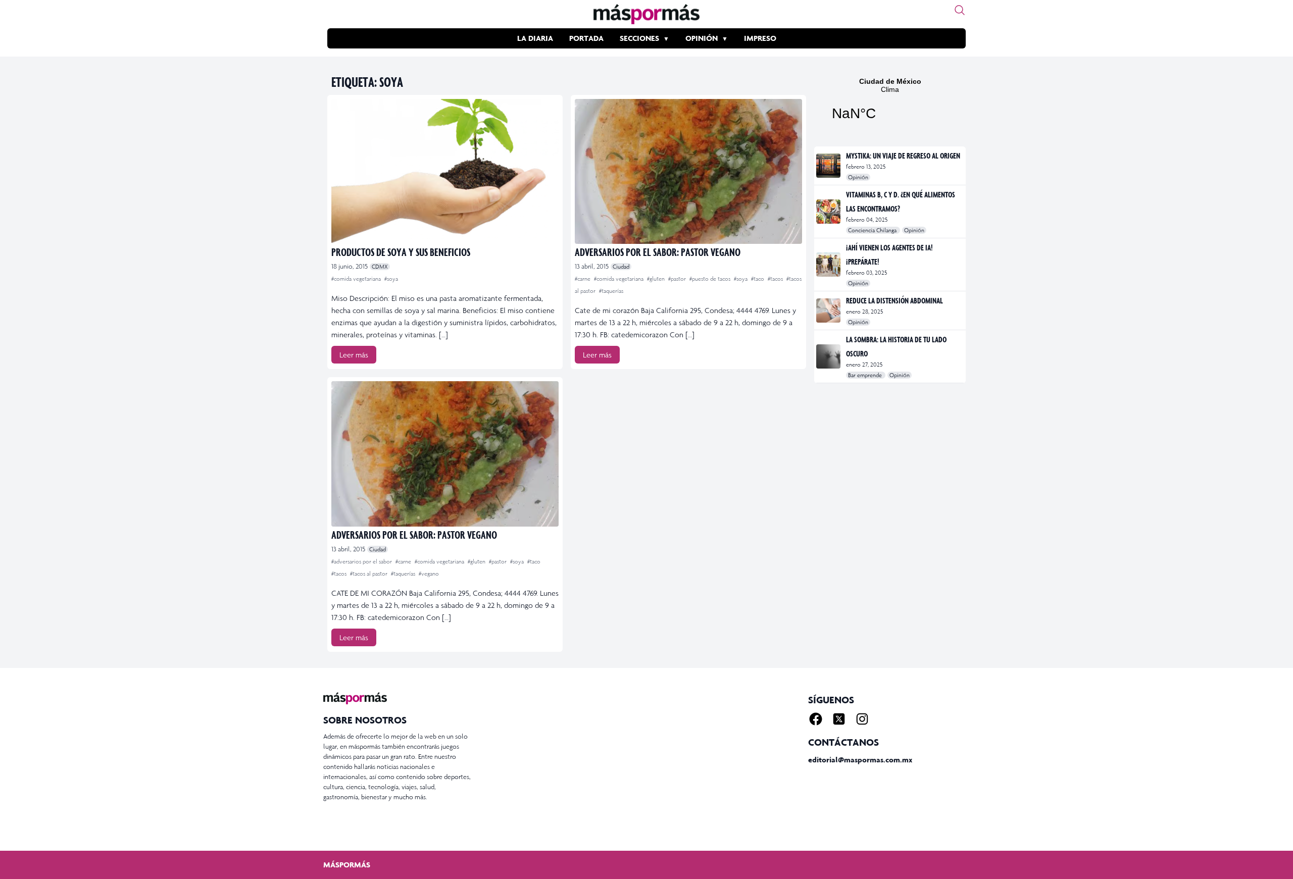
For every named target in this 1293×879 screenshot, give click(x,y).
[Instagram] (862, 719)
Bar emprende (865, 375)
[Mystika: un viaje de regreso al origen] (829, 165)
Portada (586, 38)
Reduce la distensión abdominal (894, 300)
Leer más (353, 354)
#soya (391, 278)
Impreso (760, 38)
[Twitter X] (839, 719)
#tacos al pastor (369, 573)
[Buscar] (960, 10)
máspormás (346, 864)
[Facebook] (815, 719)
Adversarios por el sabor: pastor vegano (657, 251)
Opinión (701, 38)
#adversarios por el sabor (362, 561)
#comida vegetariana (356, 278)
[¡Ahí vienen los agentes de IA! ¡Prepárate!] (829, 264)
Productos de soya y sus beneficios (400, 251)
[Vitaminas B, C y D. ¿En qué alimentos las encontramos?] (829, 211)
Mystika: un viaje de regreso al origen (903, 155)
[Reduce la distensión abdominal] (829, 310)
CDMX (380, 266)
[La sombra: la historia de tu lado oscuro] (829, 356)
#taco (758, 278)
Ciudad (621, 266)
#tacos (776, 278)
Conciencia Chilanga (873, 230)
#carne (583, 278)
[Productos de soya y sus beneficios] (445, 171)
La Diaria (535, 38)
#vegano (429, 573)
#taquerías (611, 290)
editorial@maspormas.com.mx (860, 759)
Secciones (639, 38)
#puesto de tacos (710, 278)
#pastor (677, 278)
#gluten (656, 278)
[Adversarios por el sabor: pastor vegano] (688, 171)
